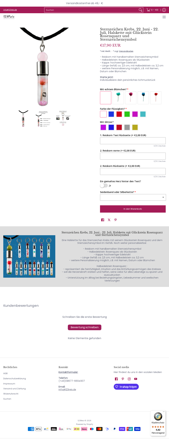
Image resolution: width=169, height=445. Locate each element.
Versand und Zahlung (14, 388)
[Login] (164, 10)
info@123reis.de (10, 10)
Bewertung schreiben (85, 327)
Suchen (7, 398)
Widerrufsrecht (10, 393)
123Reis (81, 420)
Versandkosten (126, 51)
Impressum (9, 383)
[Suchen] (140, 9)
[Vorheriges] (5, 67)
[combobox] (91, 9)
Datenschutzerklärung (14, 378)
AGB (5, 373)
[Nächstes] (80, 67)
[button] (102, 219)
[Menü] (164, 17)
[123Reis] (9, 17)
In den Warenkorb (133, 208)
